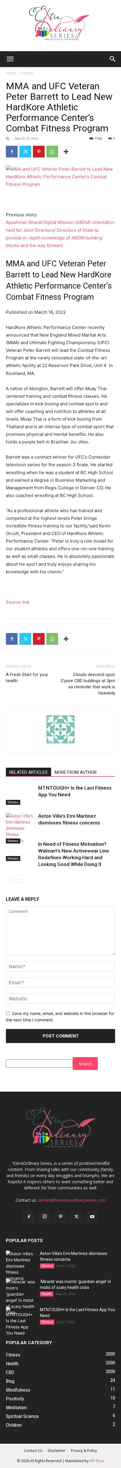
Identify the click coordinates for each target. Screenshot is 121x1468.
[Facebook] (12, 151)
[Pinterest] (39, 151)
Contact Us (33, 1450)
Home (11, 73)
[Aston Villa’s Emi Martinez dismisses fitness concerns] (20, 828)
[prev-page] (9, 879)
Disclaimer (56, 1450)
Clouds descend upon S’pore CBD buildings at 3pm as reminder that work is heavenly (88, 684)
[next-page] (19, 879)
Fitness (27, 73)
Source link (17, 602)
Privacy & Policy (84, 1450)
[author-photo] (60, 743)
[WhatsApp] (52, 151)
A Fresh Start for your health (27, 677)
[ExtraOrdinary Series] (60, 25)
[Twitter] (25, 151)
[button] (10, 59)
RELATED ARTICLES (28, 772)
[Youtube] (92, 1217)
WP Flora (97, 1460)
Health (46, 1294)
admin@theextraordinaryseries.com (72, 1200)
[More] (66, 151)
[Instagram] (45, 1216)
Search (85, 1063)
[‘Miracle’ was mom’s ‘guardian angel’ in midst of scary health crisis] (20, 1297)
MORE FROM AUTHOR (76, 772)
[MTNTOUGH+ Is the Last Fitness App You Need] (20, 795)
